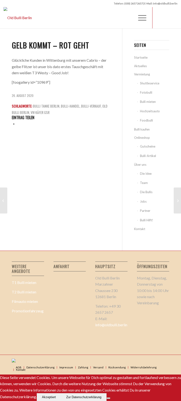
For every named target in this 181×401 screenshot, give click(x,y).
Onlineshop (142, 137)
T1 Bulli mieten (24, 282)
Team (144, 183)
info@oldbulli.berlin (111, 325)
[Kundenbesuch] (3, 200)
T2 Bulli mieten (24, 292)
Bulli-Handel (70, 106)
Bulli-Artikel (148, 156)
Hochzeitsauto (150, 111)
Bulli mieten (148, 102)
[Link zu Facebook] (159, 17)
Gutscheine (147, 146)
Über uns (140, 164)
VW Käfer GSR (40, 112)
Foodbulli (146, 120)
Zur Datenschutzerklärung (83, 397)
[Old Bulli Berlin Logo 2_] (18, 17)
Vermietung (142, 74)
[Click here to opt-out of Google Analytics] (108, 398)
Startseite (141, 57)
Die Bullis (146, 192)
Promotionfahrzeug (28, 311)
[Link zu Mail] (166, 17)
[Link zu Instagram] (173, 17)
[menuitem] (139, 17)
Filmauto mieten (25, 301)
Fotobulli (146, 92)
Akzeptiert (49, 397)
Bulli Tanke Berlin (46, 106)
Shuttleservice (149, 83)
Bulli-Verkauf (91, 106)
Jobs (143, 201)
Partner (145, 211)
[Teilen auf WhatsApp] (18, 123)
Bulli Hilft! (146, 220)
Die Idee (146, 173)
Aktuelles (140, 66)
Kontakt (139, 229)
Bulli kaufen (142, 129)
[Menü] (139, 17)
